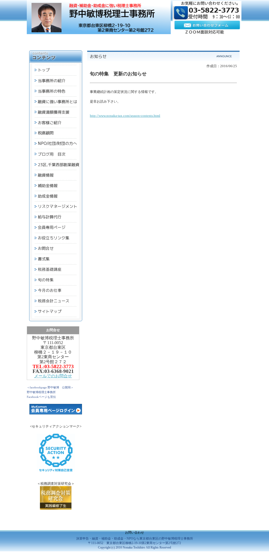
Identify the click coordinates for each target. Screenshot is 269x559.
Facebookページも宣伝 (41, 396)
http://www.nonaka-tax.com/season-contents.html (125, 116)
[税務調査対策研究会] (55, 508)
